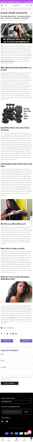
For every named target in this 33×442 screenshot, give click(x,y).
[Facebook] (1, 333)
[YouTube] (7, 421)
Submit (26, 412)
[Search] (6, 5)
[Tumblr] (10, 333)
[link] (9, 439)
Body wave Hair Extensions (8, 61)
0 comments (22, 20)
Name (2, 354)
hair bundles (12, 317)
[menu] (2, 5)
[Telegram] (13, 333)
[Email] (16, 333)
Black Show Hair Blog (11, 8)
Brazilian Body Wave (20, 68)
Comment (3, 367)
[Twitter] (4, 333)
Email (2, 360)
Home (3, 8)
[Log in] (27, 5)
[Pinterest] (7, 333)
